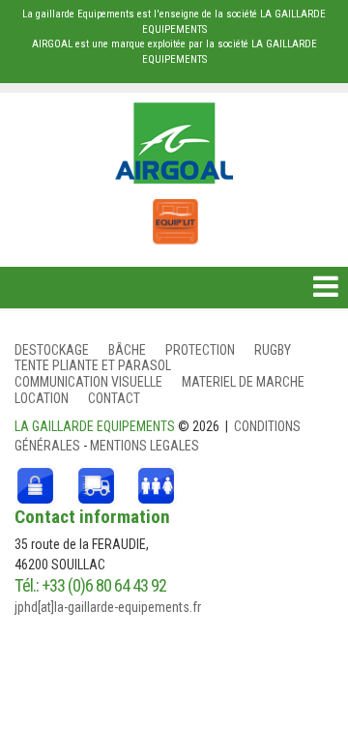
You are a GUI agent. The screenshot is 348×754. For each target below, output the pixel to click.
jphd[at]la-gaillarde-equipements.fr (107, 607)
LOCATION (41, 398)
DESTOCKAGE (51, 350)
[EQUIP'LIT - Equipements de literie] (174, 211)
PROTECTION (200, 350)
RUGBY (272, 350)
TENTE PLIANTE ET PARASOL (92, 365)
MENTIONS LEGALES (144, 445)
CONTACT (114, 398)
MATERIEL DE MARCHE (243, 382)
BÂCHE (127, 350)
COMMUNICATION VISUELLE (88, 382)
